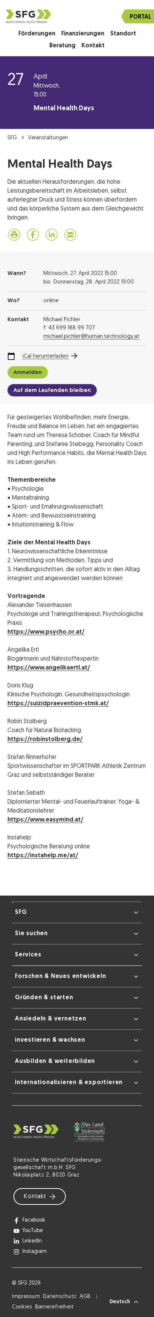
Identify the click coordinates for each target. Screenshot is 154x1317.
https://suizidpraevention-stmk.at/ (58, 704)
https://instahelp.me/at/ (42, 856)
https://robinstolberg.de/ (45, 740)
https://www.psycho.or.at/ (45, 632)
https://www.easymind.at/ (45, 820)
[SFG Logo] (77, 16)
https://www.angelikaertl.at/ (48, 668)
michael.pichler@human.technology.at (91, 336)
